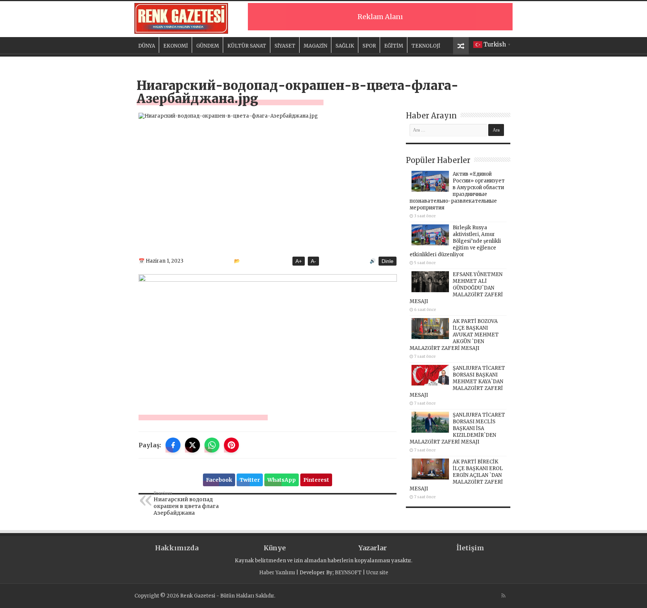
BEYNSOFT (348, 572)
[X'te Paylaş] (192, 445)
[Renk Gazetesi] (181, 18)
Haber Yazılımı (277, 572)
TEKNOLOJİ (425, 46)
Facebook (219, 480)
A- (313, 261)
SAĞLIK (344, 46)
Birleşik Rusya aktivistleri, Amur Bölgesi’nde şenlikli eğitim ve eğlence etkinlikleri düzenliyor (455, 241)
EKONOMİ (175, 46)
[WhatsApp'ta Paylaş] (211, 445)
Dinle (388, 261)
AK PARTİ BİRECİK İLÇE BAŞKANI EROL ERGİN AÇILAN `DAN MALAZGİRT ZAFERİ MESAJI (456, 475)
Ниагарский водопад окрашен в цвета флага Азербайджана (186, 503)
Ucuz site (377, 572)
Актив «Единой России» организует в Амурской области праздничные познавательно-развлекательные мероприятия (457, 191)
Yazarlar (372, 548)
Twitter (250, 480)
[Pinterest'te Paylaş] (231, 445)
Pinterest (316, 480)
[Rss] (503, 595)
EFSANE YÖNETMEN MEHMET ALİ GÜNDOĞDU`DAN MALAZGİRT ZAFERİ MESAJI (456, 288)
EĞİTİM (393, 46)
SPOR (369, 46)
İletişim (470, 548)
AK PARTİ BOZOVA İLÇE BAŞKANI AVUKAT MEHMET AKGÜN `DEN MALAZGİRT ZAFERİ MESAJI (454, 334)
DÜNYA (146, 46)
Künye (275, 548)
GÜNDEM (207, 46)
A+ (298, 261)
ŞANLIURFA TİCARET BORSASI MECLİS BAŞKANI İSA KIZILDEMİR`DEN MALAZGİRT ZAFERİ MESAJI (457, 428)
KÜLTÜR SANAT (246, 46)
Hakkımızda (176, 548)
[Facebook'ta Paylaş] (172, 445)
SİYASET (284, 46)
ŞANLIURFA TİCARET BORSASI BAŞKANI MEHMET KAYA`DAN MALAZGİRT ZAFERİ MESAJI (457, 381)
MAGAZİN (315, 46)
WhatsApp (281, 480)
